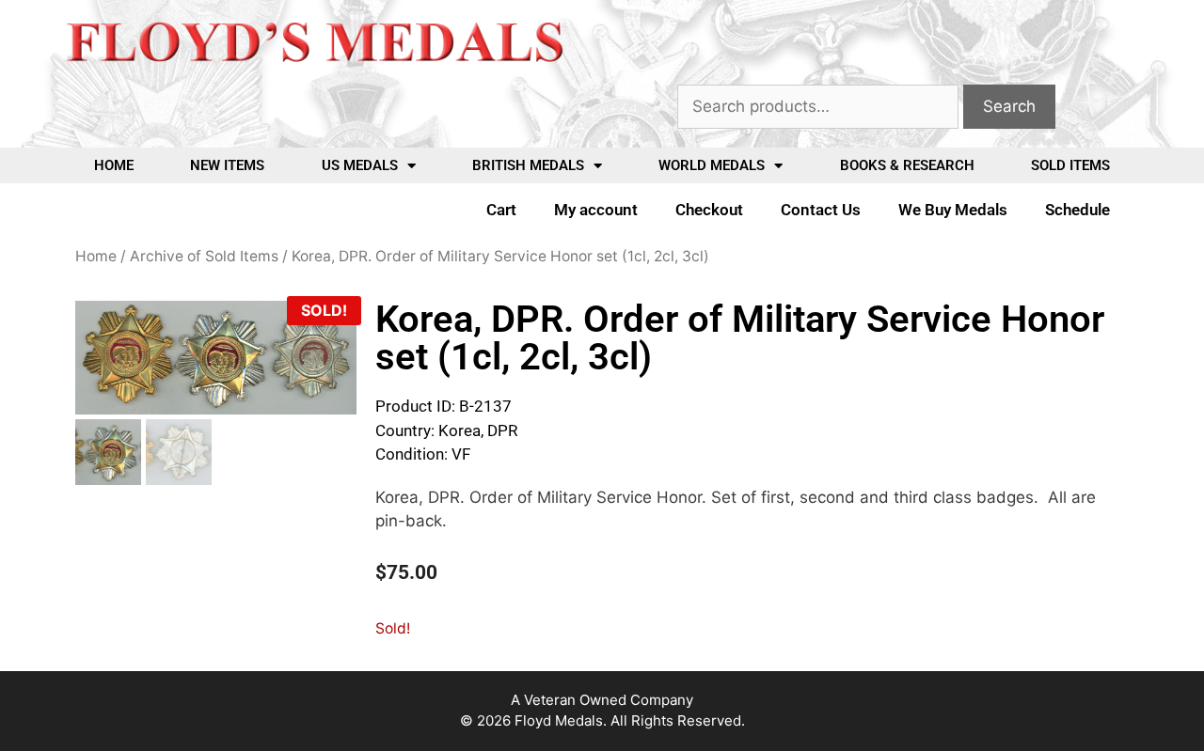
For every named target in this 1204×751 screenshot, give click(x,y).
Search (1009, 106)
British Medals (528, 165)
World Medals (711, 165)
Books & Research (907, 165)
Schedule (1077, 209)
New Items (227, 165)
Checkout (709, 209)
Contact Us (821, 209)
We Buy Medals (952, 209)
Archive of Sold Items (204, 256)
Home (114, 165)
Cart (501, 209)
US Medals (360, 165)
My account (596, 209)
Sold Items (1070, 165)
